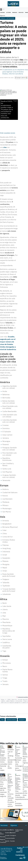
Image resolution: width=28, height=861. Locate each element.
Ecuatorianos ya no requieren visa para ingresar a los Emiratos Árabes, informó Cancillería (15, 71)
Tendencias (8, 832)
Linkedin (12, 838)
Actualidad (10, 18)
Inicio (3, 18)
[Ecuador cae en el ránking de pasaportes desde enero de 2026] (10, 746)
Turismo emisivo (11, 719)
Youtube (12, 841)
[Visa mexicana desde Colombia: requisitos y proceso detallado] (17, 782)
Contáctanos (20, 855)
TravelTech (3, 842)
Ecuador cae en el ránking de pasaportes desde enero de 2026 (12, 758)
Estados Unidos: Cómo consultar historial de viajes (3, 764)
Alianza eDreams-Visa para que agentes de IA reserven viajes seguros (4, 787)
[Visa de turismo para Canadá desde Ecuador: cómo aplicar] (10, 781)
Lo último (8, 12)
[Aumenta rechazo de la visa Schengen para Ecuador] (17, 750)
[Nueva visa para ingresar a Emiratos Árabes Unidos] (25, 750)
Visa (2, 719)
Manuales (14, 12)
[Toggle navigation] (3, 9)
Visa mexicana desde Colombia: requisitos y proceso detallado (19, 798)
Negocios (21, 12)
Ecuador (7, 835)
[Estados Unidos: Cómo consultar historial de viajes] (2, 750)
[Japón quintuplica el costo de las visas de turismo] (25, 778)
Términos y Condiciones (3, 858)
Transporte (8, 830)
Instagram (13, 835)
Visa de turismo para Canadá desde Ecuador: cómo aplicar (11, 798)
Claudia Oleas (9, 133)
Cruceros (7, 838)
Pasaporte (22, 719)
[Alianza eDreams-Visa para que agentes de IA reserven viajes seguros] (2, 775)
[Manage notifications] (24, 857)
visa (4, 147)
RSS (21, 858)
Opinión (7, 841)
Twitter (12, 830)
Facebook (12, 832)
